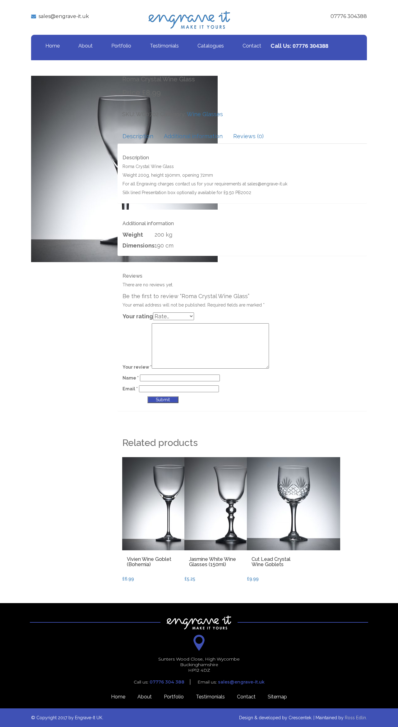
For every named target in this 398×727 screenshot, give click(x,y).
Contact (252, 46)
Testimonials (164, 46)
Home (52, 46)
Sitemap (277, 697)
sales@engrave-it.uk (64, 16)
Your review (137, 367)
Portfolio (121, 46)
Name (131, 377)
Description (138, 136)
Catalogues (210, 46)
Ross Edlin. (356, 717)
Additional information (193, 136)
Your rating (138, 316)
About (85, 46)
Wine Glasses (205, 114)
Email (130, 388)
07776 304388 (349, 16)
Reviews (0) (248, 136)
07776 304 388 (167, 682)
